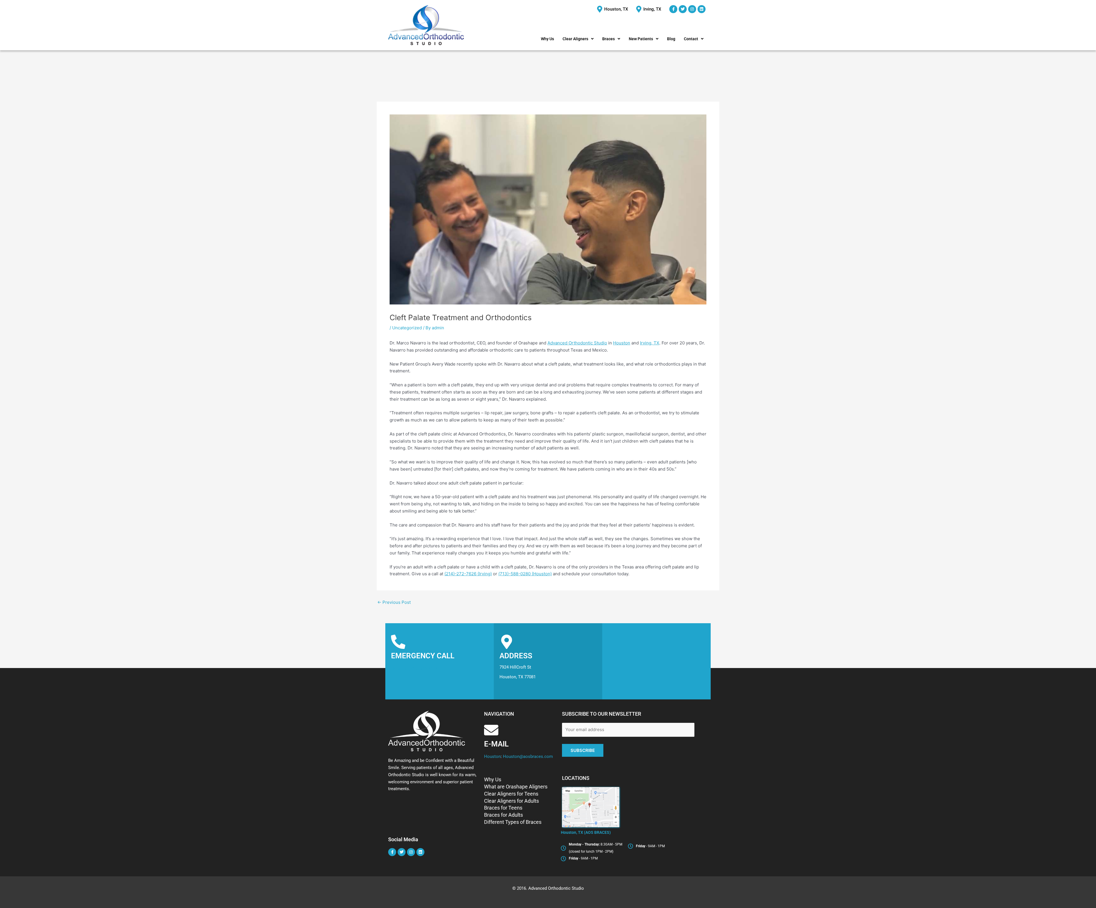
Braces (608, 39)
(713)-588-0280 (423, 668)
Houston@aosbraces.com (527, 756)
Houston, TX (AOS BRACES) (586, 832)
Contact (691, 39)
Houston (621, 343)
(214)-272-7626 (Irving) (468, 573)
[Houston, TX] (613, 9)
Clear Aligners (575, 39)
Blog (671, 39)
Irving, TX (649, 343)
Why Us (547, 39)
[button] (578, 39)
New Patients (641, 39)
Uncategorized (407, 327)
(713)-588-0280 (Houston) (525, 573)
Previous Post (394, 602)
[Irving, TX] (649, 9)
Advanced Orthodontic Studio (577, 343)
